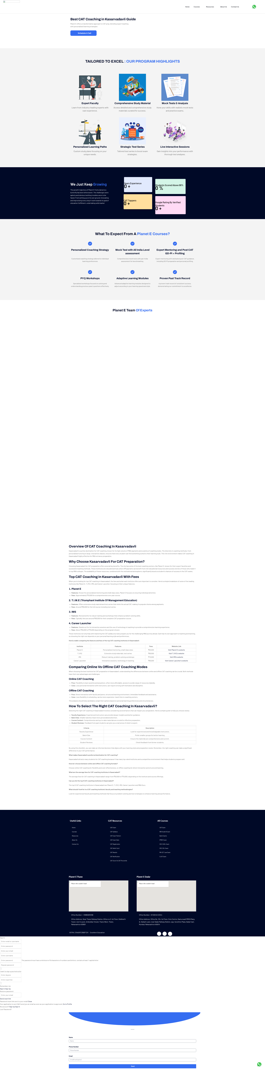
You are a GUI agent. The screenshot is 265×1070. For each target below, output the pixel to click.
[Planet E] (21, 6)
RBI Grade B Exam (165, 832)
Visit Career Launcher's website (176, 661)
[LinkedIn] (159, 934)
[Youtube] (170, 934)
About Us (223, 7)
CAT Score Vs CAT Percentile (118, 861)
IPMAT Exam (163, 840)
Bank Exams (163, 836)
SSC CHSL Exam (164, 844)
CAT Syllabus (114, 832)
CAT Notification (115, 856)
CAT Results (113, 852)
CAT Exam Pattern (115, 836)
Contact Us (235, 7)
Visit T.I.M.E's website (176, 653)
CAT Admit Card (114, 848)
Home (187, 7)
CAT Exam (113, 827)
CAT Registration (115, 844)
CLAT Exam (163, 856)
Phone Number (74, 1047)
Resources (210, 7)
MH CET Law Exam (165, 852)
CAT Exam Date (114, 840)
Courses (197, 7)
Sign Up (12, 1007)
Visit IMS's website (176, 657)
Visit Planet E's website (176, 650)
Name (71, 1037)
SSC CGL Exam (164, 848)
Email (71, 1056)
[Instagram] (165, 934)
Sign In (17, 1007)
